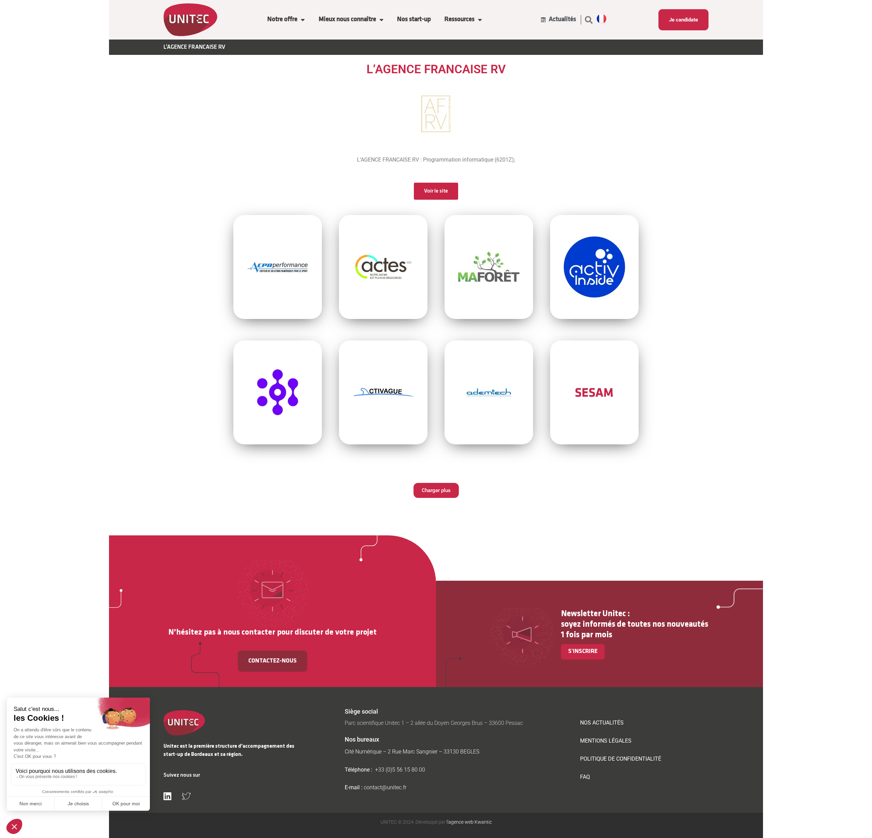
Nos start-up (414, 19)
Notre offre (282, 19)
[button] (589, 20)
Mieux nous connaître (347, 19)
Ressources (459, 19)
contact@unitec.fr (385, 787)
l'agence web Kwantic (469, 822)
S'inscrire (582, 652)
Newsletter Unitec (593, 614)
